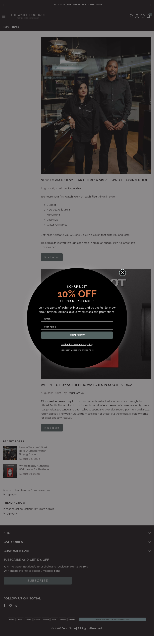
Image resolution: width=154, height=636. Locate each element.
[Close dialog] (123, 273)
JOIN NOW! (77, 335)
